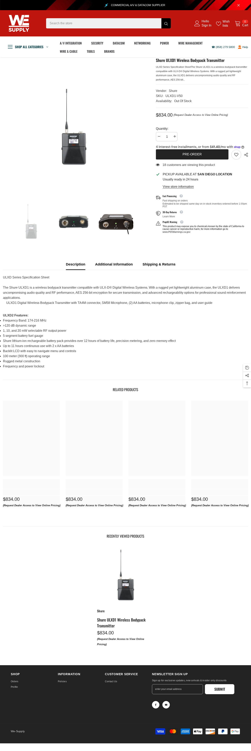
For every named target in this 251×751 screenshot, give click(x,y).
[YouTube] (166, 704)
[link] (236, 154)
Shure (173, 90)
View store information (178, 186)
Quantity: (162, 128)
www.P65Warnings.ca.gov (176, 232)
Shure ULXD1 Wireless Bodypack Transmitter (121, 623)
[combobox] (103, 23)
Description (75, 264)
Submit (219, 689)
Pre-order (192, 154)
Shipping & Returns (159, 264)
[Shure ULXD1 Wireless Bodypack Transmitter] (125, 575)
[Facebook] (155, 704)
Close (238, 5)
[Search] (108, 23)
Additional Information (114, 264)
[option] (73, 127)
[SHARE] (244, 154)
